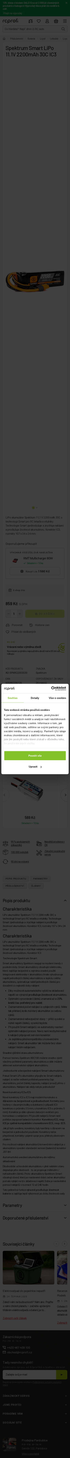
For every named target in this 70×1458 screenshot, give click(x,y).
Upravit (33, 766)
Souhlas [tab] (13, 697)
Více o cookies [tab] (57, 697)
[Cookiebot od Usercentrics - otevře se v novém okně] (51, 688)
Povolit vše (35, 755)
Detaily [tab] (35, 697)
